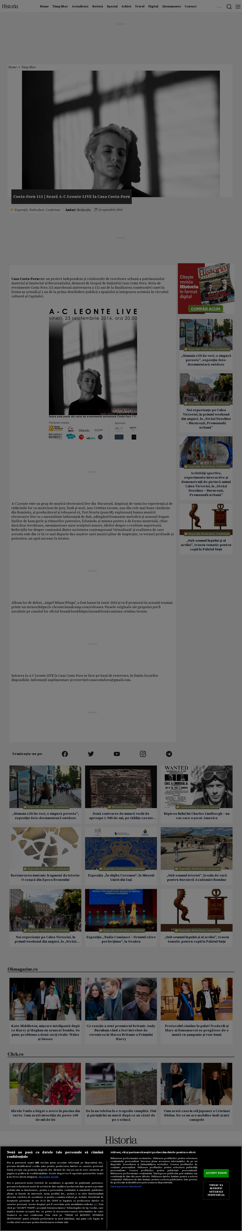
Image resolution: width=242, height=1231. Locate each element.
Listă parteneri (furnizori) (126, 1186)
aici (95, 1204)
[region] (121, 1188)
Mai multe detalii (48, 1176)
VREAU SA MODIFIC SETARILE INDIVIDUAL (216, 1190)
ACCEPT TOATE (216, 1173)
